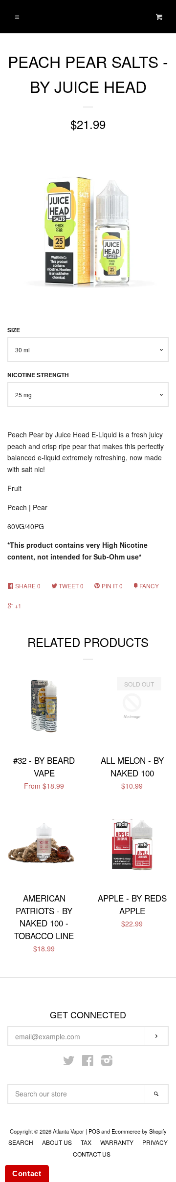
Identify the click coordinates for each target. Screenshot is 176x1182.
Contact (27, 1173)
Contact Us (91, 1154)
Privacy (155, 1142)
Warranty (116, 1142)
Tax (86, 1142)
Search (20, 1142)
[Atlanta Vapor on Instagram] (107, 1062)
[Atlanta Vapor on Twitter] (69, 1062)
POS (94, 1131)
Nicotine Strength (38, 375)
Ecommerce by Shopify (139, 1131)
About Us (57, 1142)
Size (13, 330)
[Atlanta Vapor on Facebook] (88, 1062)
